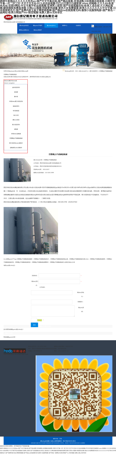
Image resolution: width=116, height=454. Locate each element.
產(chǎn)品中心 (83, 71)
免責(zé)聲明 (54, 441)
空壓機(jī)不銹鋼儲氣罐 (105, 71)
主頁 (76, 71)
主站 (60, 438)
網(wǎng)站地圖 (44, 441)
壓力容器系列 (94, 71)
